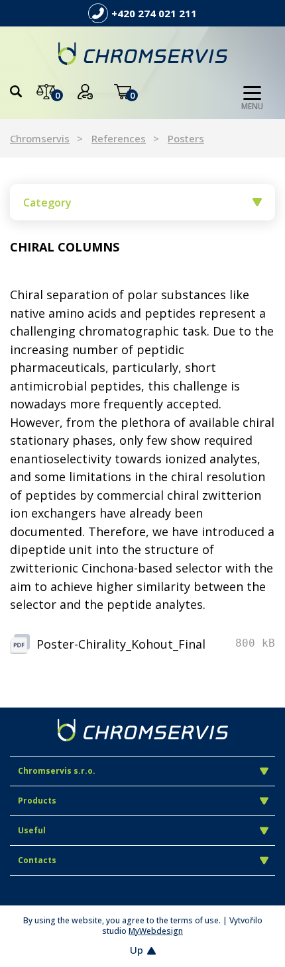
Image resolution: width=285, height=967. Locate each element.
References (118, 138)
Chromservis (40, 138)
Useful (32, 830)
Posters (186, 138)
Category (47, 202)
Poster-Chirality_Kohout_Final (120, 644)
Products (37, 800)
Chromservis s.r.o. (56, 770)
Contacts (37, 860)
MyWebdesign (156, 931)
